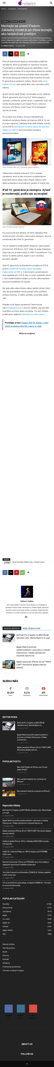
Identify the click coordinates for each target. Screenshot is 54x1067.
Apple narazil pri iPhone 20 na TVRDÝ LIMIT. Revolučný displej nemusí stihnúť (33, 664)
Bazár (5, 951)
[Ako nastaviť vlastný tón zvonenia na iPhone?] (9, 782)
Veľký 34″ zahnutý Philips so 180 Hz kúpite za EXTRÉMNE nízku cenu (25, 853)
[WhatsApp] (22, 53)
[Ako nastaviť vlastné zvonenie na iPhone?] (9, 793)
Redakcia (6, 963)
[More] (28, 53)
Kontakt (6, 959)
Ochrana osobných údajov (13, 970)
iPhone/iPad (22, 9)
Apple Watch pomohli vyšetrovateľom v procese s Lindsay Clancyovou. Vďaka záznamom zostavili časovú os (25, 822)
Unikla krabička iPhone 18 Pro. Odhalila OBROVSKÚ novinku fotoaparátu (26, 842)
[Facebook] (5, 53)
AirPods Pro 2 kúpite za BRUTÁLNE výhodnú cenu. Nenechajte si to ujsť (27, 811)
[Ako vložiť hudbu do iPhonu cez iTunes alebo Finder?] (9, 770)
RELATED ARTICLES (12, 629)
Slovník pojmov (9, 948)
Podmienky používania (12, 967)
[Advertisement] (27, 445)
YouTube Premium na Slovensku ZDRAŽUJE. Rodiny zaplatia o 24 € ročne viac (26, 873)
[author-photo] (27, 598)
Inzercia (6, 955)
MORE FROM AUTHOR (31, 629)
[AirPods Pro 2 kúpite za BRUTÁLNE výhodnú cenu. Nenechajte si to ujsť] (9, 638)
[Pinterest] (16, 53)
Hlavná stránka (9, 944)
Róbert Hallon (9, 46)
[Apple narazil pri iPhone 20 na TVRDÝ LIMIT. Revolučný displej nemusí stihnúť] (9, 664)
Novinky (22, 21)
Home (3, 9)
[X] (10, 53)
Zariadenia (12, 9)
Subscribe (43, 687)
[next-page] (8, 674)
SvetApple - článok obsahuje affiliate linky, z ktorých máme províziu (24, 562)
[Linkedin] (27, 616)
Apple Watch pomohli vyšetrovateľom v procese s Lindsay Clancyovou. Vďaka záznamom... (32, 737)
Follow (27, 687)
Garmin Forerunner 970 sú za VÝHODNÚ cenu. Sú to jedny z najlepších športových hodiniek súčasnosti (26, 863)
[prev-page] (4, 674)
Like (10, 687)
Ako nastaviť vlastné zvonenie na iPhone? (33, 791)
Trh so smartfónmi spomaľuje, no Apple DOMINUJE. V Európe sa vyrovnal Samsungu (27, 884)
